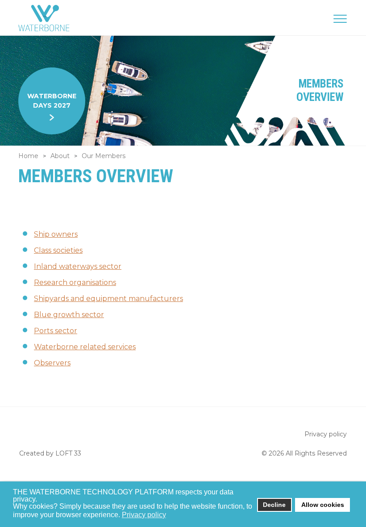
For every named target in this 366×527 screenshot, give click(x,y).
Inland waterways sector (77, 266)
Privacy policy (325, 434)
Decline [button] (274, 504)
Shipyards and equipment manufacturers (108, 298)
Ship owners (56, 234)
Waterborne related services (85, 347)
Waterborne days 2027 (51, 100)
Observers (52, 363)
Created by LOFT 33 (50, 453)
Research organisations (75, 282)
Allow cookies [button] (322, 504)
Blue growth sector (69, 314)
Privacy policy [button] (144, 515)
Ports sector (55, 330)
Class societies (58, 250)
